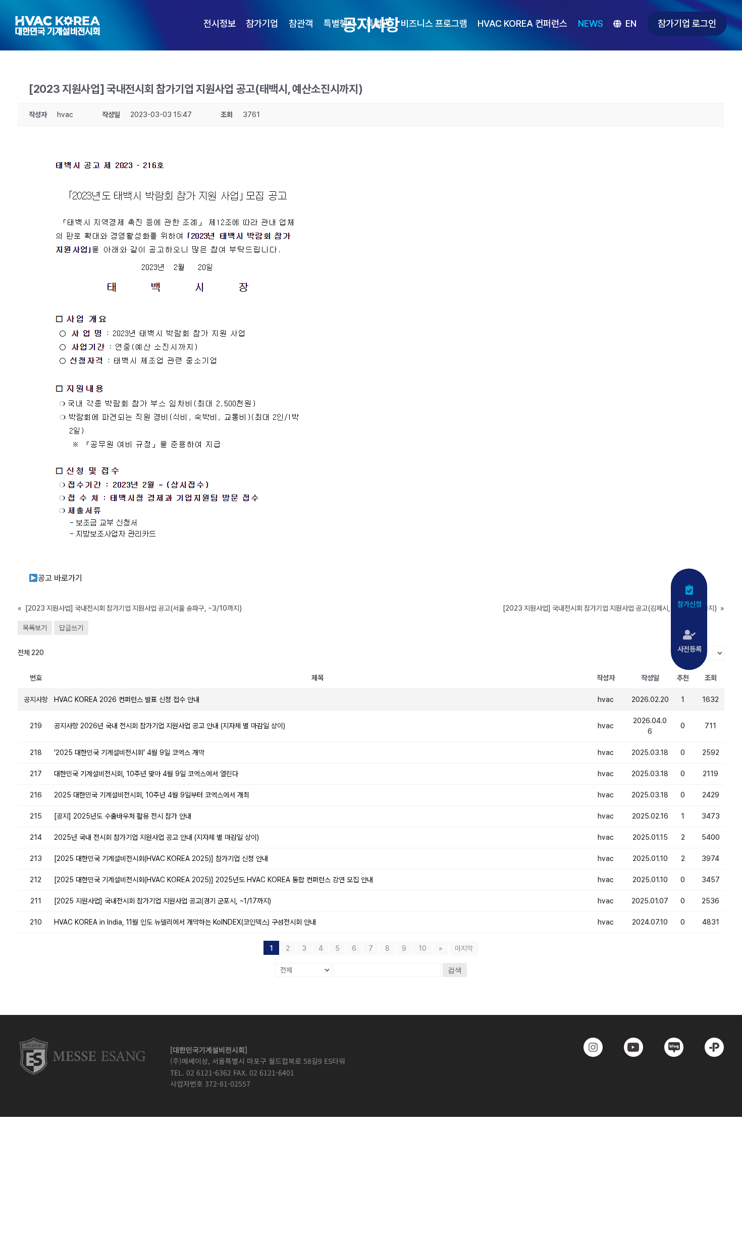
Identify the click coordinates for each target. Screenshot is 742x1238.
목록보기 (35, 628)
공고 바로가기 (60, 578)
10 (422, 948)
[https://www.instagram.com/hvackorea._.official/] (586, 1047)
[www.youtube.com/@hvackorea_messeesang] (626, 1047)
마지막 (464, 948)
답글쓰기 (71, 628)
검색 (455, 970)
